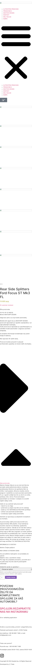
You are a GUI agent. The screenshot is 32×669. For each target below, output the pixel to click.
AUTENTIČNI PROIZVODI (11, 9)
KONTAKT (6, 15)
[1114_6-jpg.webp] (16, 220)
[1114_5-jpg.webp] (16, 199)
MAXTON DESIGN (8, 13)
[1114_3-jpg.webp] (16, 156)
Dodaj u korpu (10, 577)
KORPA (5, 19)
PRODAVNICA (7, 11)
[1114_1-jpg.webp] (16, 115)
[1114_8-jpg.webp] (16, 268)
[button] (16, 52)
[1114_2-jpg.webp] (16, 135)
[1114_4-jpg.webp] (16, 177)
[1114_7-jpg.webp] (16, 242)
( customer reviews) (6, 305)
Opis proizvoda (5, 483)
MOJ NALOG (7, 17)
